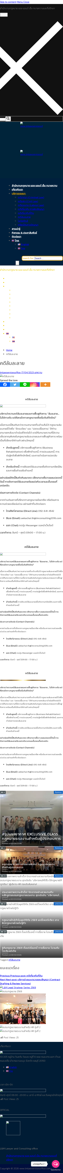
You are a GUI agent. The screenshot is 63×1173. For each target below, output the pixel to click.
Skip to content (8, 2)
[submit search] (8, 118)
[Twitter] (15, 384)
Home (9, 350)
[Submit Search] (17, 263)
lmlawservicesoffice (10, 372)
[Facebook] (5, 384)
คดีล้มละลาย (14, 960)
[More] (45, 384)
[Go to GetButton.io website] (56, 1170)
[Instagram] (35, 384)
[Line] (25, 384)
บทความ (38, 372)
